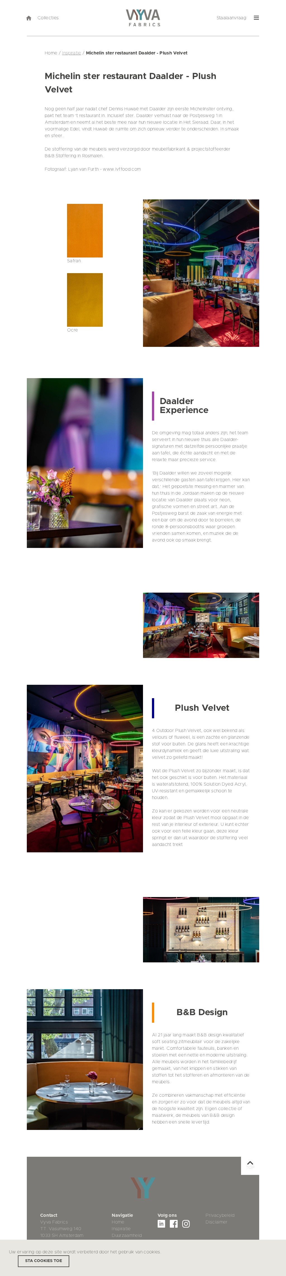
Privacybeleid (220, 1215)
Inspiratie (71, 53)
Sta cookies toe (43, 1261)
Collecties (48, 18)
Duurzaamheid (127, 1235)
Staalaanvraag (231, 18)
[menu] (256, 18)
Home (118, 1222)
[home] (28, 18)
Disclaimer (217, 1222)
